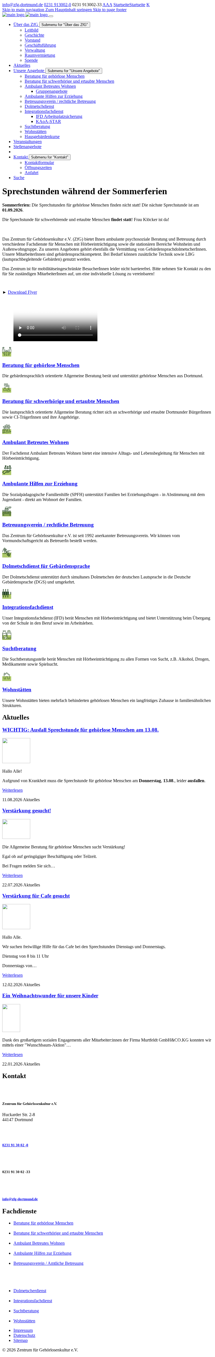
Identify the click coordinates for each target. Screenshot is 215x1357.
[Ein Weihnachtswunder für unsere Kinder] (11, 1030)
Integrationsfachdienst (32, 1300)
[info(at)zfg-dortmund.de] (107, 1186)
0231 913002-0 (57, 4)
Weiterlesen (12, 790)
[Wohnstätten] (107, 676)
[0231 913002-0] (107, 1132)
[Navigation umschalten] (51, 16)
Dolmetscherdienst (29, 1290)
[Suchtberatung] (107, 635)
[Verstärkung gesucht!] (16, 837)
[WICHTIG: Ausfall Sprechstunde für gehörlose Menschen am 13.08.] (16, 761)
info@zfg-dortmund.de (22, 4)
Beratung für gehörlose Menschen (43, 1223)
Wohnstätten (24, 1320)
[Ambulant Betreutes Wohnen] (107, 429)
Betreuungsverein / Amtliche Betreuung (48, 1263)
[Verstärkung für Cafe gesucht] (16, 927)
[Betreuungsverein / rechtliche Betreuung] (107, 512)
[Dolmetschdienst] (107, 553)
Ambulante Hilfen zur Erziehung (42, 1253)
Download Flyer (22, 292)
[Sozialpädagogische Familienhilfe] (107, 470)
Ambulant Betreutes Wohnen (39, 1243)
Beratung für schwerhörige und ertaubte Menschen (58, 1233)
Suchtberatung (26, 1310)
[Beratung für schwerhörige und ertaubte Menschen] (107, 388)
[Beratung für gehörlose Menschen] (107, 352)
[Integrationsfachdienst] (107, 594)
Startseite (121, 4)
